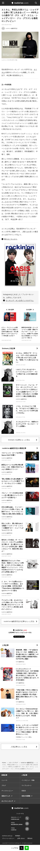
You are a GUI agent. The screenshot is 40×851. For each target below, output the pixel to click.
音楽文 (24, 790)
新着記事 (4, 775)
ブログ (4, 785)
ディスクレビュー (7, 790)
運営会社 (29, 838)
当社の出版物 (26, 796)
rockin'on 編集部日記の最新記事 (14, 448)
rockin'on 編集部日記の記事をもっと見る (19, 621)
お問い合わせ (21, 838)
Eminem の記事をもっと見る (19, 440)
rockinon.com (20, 3)
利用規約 (17, 835)
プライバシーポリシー (8, 838)
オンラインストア (7, 801)
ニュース (4, 780)
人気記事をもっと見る (19, 747)
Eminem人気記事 (8, 348)
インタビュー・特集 (28, 780)
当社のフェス (6, 796)
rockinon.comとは (7, 835)
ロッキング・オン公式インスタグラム (20, 301)
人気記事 (5, 645)
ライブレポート (27, 785)
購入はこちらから (10, 239)
